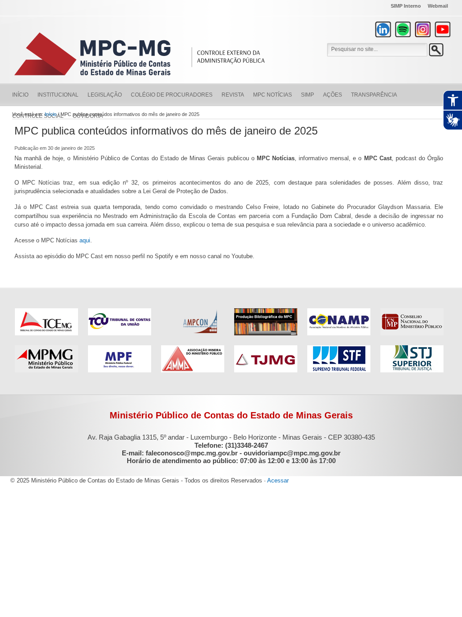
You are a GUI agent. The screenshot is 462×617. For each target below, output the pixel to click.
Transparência (374, 95)
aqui (84, 240)
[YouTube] (442, 29)
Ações (332, 95)
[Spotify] (403, 29)
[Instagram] (423, 29)
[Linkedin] (383, 29)
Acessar (278, 480)
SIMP (307, 95)
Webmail (438, 6)
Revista (233, 95)
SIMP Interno (406, 6)
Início (20, 95)
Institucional (58, 95)
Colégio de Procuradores (172, 95)
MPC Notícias (272, 95)
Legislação (105, 95)
